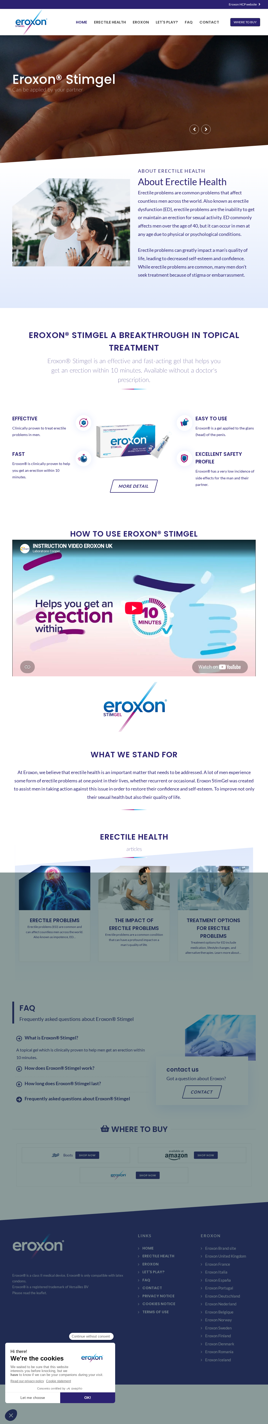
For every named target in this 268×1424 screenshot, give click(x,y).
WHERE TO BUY (245, 22)
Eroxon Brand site (220, 1248)
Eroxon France (217, 1264)
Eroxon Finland (218, 1335)
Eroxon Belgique (219, 1312)
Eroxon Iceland (218, 1359)
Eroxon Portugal (219, 1288)
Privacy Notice (158, 1296)
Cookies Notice (158, 1303)
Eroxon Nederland (220, 1303)
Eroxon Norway (218, 1319)
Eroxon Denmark (219, 1343)
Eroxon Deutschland (222, 1296)
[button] (194, 129)
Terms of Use (155, 1312)
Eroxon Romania (219, 1351)
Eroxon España (218, 1280)
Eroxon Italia (216, 1272)
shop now (87, 1155)
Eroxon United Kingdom (225, 1256)
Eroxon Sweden (218, 1328)
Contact (202, 1091)
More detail (134, 486)
